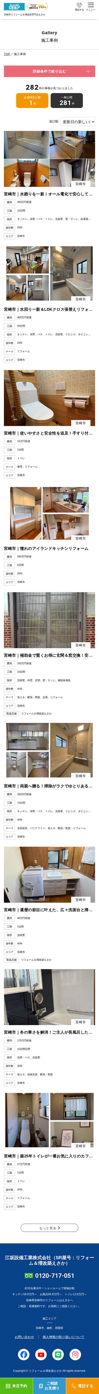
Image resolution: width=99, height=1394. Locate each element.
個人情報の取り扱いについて (63, 1337)
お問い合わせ (24, 1337)
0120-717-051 (54, 1276)
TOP (7, 54)
